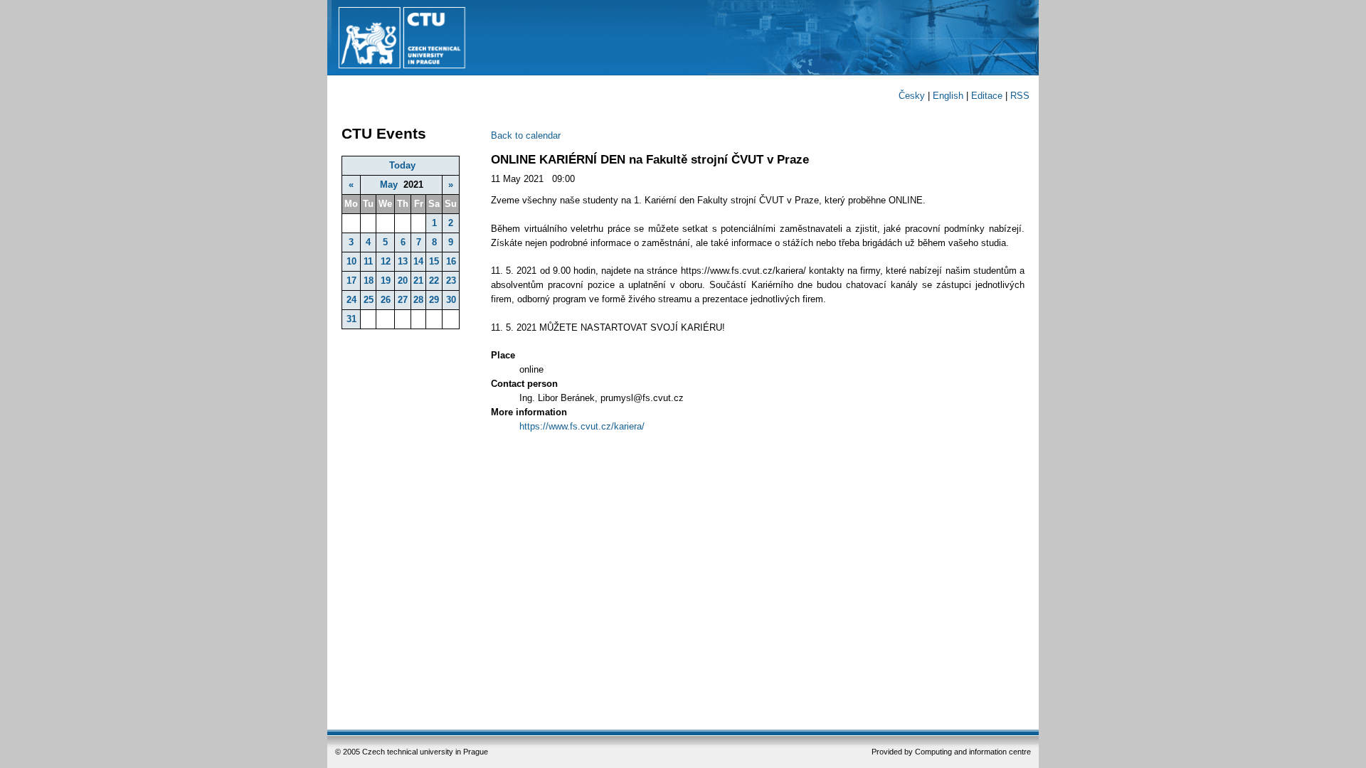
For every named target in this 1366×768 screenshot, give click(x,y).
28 (418, 299)
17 (351, 280)
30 (451, 299)
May (389, 184)
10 (351, 261)
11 (368, 261)
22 (434, 280)
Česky (912, 95)
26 (386, 299)
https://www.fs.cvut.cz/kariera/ (582, 426)
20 (403, 280)
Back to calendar (526, 135)
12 (386, 261)
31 (351, 319)
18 (369, 280)
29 (434, 299)
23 (451, 280)
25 (369, 299)
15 (434, 261)
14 (418, 261)
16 (451, 261)
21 (418, 280)
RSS (1019, 95)
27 (403, 299)
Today (402, 165)
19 (386, 280)
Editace (986, 95)
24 (351, 299)
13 (403, 261)
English (948, 95)
